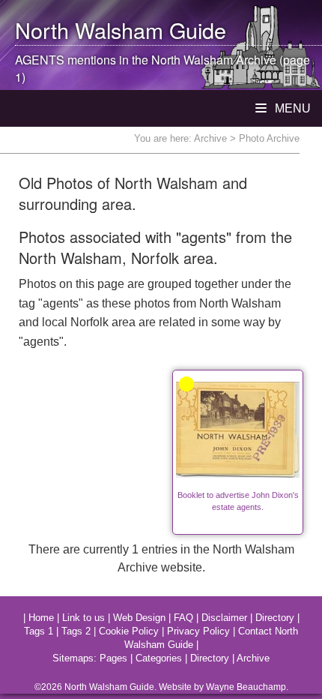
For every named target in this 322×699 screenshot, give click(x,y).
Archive (210, 138)
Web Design (139, 617)
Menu (291, 108)
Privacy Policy (198, 631)
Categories (159, 658)
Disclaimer (224, 617)
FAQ (183, 617)
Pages (113, 658)
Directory (274, 617)
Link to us (83, 617)
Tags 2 (76, 631)
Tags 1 (38, 631)
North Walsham (89, 29)
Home (41, 617)
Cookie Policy (129, 631)
